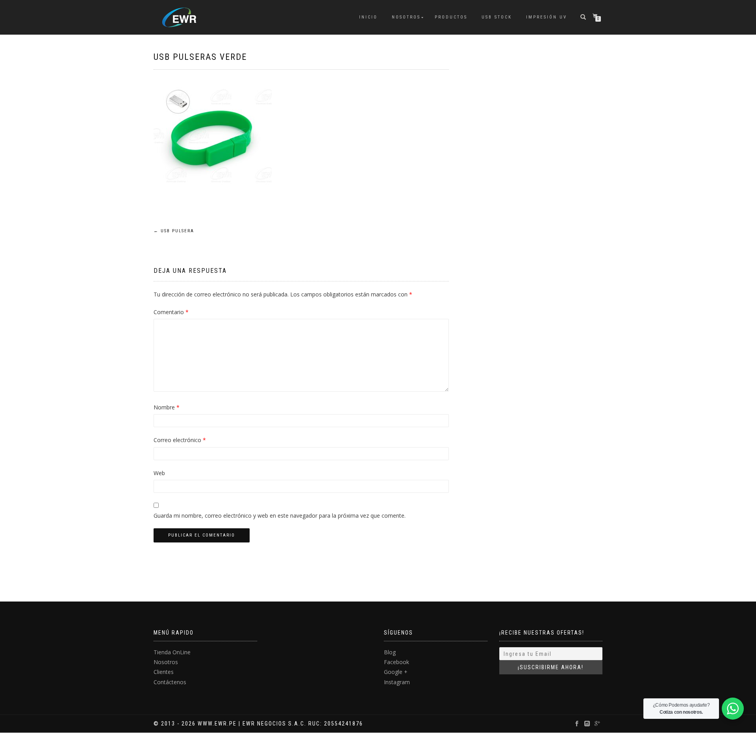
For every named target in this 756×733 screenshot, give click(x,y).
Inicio (368, 17)
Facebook (396, 662)
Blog (390, 652)
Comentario (171, 312)
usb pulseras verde (200, 57)
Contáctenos (170, 682)
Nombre (167, 407)
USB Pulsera (174, 230)
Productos (451, 17)
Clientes (164, 672)
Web (159, 473)
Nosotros (406, 17)
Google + (396, 672)
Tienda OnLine (172, 652)
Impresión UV (546, 17)
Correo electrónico (180, 440)
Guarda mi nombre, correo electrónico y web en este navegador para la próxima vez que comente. (280, 515)
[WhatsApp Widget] (733, 709)
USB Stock (497, 17)
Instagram (397, 682)
